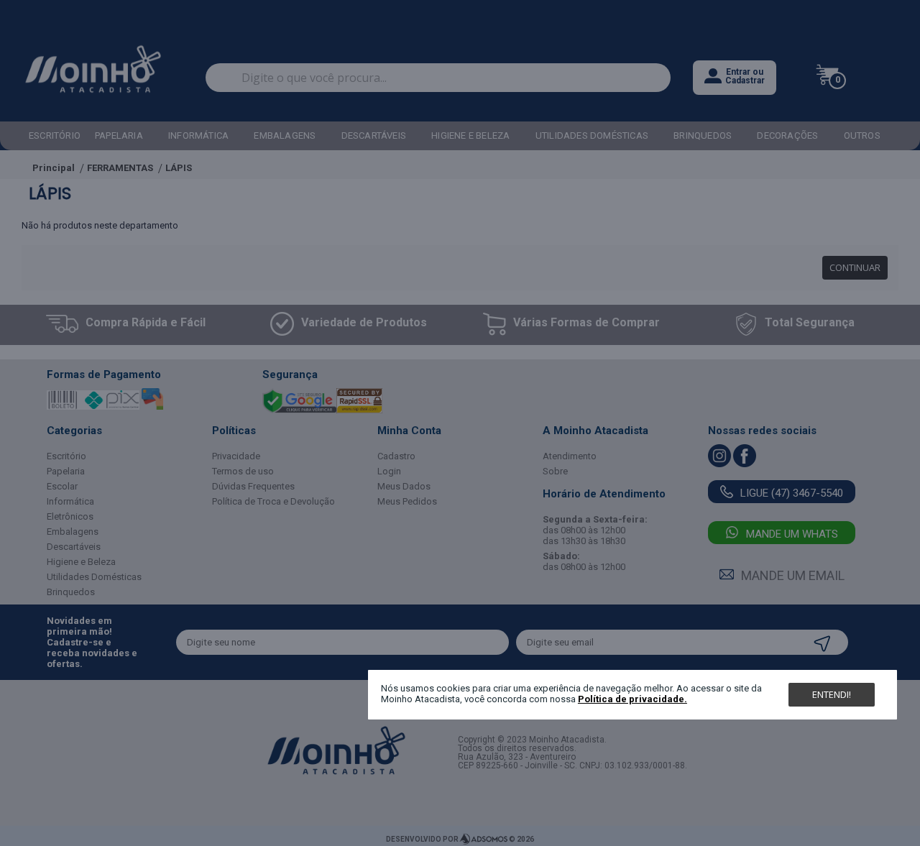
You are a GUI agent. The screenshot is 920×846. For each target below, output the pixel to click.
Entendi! (831, 694)
